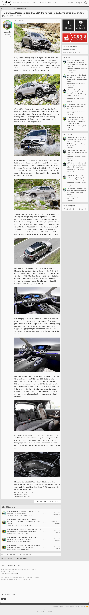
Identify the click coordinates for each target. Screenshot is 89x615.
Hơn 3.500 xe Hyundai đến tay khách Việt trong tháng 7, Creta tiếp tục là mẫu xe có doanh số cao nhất (76, 192)
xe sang (60, 16)
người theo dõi (81, 26)
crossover (25, 16)
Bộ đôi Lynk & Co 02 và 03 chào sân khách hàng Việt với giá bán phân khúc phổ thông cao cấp (76, 178)
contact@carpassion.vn (11, 573)
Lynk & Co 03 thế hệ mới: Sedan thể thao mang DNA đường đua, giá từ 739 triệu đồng (76, 139)
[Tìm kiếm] (85, 2)
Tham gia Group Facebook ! (22, 494)
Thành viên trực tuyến (69, 46)
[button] (25, 3)
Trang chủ (16, 3)
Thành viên (51, 3)
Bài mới (42, 3)
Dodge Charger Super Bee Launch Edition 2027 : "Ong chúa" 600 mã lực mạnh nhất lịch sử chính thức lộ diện (76, 120)
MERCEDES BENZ (28, 515)
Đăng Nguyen (10, 515)
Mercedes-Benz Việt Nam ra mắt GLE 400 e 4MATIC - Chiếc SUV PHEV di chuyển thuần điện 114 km (23, 521)
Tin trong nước (67, 134)
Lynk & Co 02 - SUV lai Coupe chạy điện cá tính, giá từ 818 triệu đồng (77, 152)
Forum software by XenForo (44, 610)
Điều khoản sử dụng (58, 606)
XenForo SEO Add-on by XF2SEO (44, 611)
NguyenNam (6, 16)
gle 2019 (31, 16)
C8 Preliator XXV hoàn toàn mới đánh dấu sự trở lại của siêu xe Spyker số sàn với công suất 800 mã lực (77, 78)
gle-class (37, 16)
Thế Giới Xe (70, 72)
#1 (59, 20)
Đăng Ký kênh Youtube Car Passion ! (24, 492)
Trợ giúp (77, 606)
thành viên (68, 26)
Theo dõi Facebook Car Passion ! (23, 496)
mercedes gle (44, 16)
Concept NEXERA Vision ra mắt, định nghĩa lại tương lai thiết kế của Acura (76, 107)
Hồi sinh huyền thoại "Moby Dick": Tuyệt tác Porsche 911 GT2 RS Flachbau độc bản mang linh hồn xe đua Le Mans (76, 93)
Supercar (9, 533)
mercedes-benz (52, 16)
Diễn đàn (33, 3)
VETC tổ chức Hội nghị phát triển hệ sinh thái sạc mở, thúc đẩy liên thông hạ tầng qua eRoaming (76, 165)
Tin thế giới (66, 57)
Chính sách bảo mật (69, 606)
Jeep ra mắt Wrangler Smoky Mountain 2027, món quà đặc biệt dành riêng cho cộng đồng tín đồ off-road (77, 63)
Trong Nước (70, 147)
